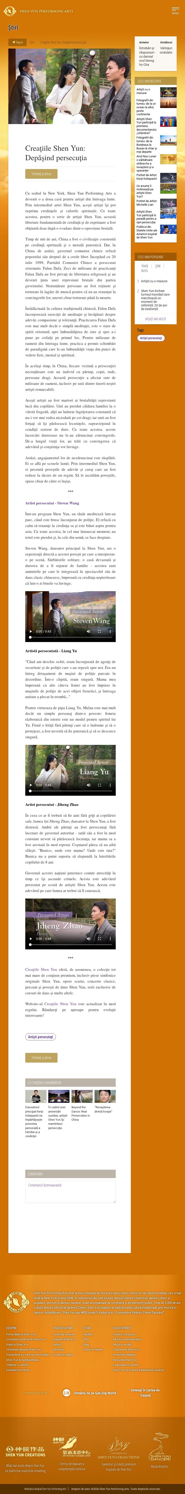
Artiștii (57, 1344)
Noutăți (87, 1334)
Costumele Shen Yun (126, 1349)
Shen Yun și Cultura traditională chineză (138, 1370)
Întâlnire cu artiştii (17, 1365)
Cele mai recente (64, 1334)
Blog (144, 270)
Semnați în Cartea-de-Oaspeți (146, 1393)
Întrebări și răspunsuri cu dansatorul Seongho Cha (146, 56)
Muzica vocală (122, 1344)
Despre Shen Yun (64, 1339)
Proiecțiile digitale (124, 1355)
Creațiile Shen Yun (41, 969)
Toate (144, 266)
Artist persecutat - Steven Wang (52, 503)
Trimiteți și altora (41, 173)
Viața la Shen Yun (17, 1344)
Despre (11, 1328)
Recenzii (58, 1349)
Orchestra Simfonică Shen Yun (25, 1339)
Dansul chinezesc (124, 1334)
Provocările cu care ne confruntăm (28, 1355)
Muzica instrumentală (127, 1339)
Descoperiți (122, 1328)
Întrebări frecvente (18, 1370)
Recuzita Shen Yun (125, 1360)
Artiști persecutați (40, 1036)
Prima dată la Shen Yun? (21, 1334)
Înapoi (19, 42)
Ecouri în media (63, 1355)
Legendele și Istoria (125, 1365)
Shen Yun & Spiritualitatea (22, 1360)
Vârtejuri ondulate (166, 50)
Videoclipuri (63, 1328)
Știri (32, 42)
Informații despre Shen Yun (23, 1349)
